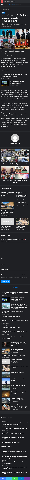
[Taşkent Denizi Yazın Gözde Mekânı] (6, 387)
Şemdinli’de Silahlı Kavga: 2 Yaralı (20, 227)
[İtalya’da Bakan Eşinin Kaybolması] (7, 221)
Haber (9, 9)
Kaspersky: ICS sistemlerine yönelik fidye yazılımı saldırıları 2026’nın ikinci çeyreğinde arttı (19, 305)
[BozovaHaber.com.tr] (15, 4)
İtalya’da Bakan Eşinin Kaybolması (7, 227)
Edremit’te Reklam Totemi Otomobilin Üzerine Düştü (17, 399)
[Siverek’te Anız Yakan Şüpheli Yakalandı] (6, 394)
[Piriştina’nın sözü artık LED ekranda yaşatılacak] (5, 83)
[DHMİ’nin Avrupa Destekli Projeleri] (6, 381)
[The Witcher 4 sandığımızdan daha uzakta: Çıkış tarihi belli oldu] (6, 344)
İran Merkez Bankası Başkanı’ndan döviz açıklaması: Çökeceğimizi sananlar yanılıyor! (19, 406)
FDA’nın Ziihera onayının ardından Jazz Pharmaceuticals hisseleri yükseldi (12, 326)
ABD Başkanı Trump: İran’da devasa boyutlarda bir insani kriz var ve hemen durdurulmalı (21, 195)
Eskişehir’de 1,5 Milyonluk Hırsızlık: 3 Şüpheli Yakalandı (7, 194)
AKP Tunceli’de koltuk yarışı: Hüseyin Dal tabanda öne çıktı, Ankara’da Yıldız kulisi (15, 293)
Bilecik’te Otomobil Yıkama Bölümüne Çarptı (22, 203)
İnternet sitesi (4, 269)
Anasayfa (4, 9)
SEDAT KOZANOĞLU (7, 24)
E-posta (3, 264)
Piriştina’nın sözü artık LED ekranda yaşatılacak (18, 298)
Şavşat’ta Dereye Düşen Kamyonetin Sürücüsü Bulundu (7, 212)
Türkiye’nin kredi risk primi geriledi (11, 316)
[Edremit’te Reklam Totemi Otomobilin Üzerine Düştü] (6, 400)
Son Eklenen (15, 287)
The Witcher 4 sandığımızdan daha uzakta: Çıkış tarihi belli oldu (18, 344)
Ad (2, 258)
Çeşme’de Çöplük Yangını (17, 372)
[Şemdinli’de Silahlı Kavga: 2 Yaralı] (22, 221)
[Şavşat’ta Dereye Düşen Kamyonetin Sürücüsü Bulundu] (7, 205)
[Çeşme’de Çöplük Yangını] (6, 374)
